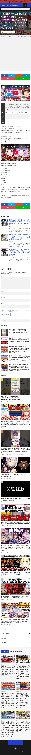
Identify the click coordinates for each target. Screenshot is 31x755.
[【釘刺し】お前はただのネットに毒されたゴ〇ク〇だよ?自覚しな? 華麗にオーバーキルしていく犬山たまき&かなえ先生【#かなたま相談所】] (4, 252)
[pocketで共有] (8, 78)
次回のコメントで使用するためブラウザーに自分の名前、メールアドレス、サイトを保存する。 (15, 311)
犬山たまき (11, 501)
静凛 (10, 478)
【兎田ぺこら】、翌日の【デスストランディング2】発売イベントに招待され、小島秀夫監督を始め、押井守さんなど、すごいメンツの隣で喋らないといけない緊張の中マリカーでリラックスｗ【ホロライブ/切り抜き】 (8, 729)
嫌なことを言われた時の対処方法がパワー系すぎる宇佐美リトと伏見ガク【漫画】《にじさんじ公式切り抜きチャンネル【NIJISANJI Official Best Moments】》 (15, 398)
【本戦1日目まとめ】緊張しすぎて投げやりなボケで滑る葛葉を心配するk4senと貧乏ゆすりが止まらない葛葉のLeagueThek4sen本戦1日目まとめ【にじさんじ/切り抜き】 (23, 672)
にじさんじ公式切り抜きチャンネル (16, 401)
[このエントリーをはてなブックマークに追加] (26, 75)
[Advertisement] (15, 53)
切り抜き (11, 32)
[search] (29, 9)
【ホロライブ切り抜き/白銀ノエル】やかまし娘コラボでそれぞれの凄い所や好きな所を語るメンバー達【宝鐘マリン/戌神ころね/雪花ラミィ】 (23, 726)
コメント (3, 276)
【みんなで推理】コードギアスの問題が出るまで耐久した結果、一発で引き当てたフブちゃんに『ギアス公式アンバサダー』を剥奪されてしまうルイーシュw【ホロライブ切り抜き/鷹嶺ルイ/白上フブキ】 (19, 367)
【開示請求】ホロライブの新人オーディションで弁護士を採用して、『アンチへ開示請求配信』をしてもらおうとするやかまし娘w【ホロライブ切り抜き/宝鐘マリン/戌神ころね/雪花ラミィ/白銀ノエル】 (19, 349)
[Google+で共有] (19, 75)
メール (3, 297)
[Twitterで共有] (12, 75)
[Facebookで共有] (4, 75)
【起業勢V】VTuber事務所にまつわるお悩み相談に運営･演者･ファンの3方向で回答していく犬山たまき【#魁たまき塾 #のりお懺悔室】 (19, 339)
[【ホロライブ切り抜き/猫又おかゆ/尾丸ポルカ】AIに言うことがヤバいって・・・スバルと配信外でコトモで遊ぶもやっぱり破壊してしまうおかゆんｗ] (4, 237)
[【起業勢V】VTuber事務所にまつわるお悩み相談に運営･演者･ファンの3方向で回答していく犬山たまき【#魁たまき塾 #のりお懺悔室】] (4, 340)
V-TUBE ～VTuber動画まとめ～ (19, 751)
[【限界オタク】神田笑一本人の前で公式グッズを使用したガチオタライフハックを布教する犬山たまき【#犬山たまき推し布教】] (4, 222)
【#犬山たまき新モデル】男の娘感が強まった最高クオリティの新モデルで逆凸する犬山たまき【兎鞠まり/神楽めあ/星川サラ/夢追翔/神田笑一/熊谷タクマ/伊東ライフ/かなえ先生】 (15, 621)
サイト (2, 303)
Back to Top (15, 743)
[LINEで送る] (22, 78)
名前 (2, 291)
